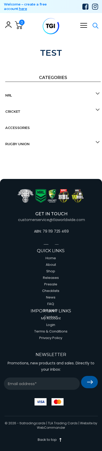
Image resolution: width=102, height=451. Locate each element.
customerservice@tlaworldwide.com (51, 219)
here (23, 9)
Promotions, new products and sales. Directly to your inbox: (51, 366)
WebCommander (51, 427)
